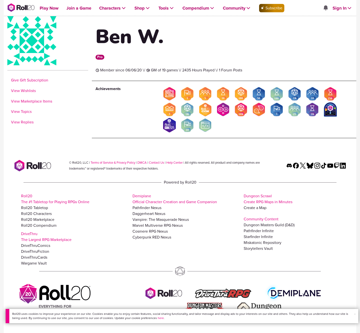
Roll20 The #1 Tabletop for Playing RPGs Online (55, 199)
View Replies (22, 122)
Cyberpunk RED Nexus (151, 237)
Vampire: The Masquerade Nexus (160, 219)
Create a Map (255, 208)
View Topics (21, 111)
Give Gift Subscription (29, 80)
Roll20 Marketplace (37, 219)
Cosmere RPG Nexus (150, 231)
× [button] (355, 314)
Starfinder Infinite (258, 237)
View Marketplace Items (31, 101)
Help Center (174, 162)
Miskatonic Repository (262, 242)
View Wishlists (23, 90)
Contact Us (156, 162)
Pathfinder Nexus (146, 208)
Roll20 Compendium (39, 225)
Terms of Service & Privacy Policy (113, 162)
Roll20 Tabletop (34, 208)
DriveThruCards (34, 257)
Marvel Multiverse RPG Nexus (157, 225)
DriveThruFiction (35, 251)
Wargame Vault (34, 263)
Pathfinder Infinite (259, 231)
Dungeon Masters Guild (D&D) (269, 225)
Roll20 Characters (36, 213)
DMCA (142, 162)
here (161, 318)
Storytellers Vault (258, 248)
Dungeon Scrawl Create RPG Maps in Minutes (268, 199)
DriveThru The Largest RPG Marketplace (46, 236)
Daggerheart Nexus (148, 213)
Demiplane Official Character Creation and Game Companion (174, 199)
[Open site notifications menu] (325, 8)
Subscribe (273, 8)
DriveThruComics (35, 245)
